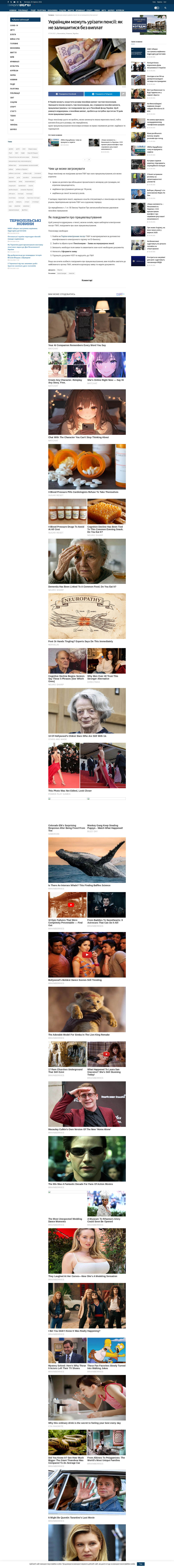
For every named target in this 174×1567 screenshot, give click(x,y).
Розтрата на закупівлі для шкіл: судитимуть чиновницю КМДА (156, 259)
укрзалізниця (14, 210)
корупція (12, 185)
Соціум (62, 10)
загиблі (26, 177)
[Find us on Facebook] (8, 2)
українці (26, 206)
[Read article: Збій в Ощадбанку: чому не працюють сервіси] (53, 142)
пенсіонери (61, 273)
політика (12, 198)
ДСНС (11, 149)
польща (29, 193)
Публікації (23, 10)
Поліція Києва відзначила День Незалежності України (156, 65)
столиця (35, 202)
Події (33, 10)
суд (10, 206)
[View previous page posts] (85, 159)
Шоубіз (111, 10)
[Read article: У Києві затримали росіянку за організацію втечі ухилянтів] (138, 178)
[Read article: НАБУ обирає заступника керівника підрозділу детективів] (138, 53)
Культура (14, 66)
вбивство (12, 165)
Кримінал (80, 10)
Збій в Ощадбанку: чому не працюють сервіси (71, 141)
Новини (12, 10)
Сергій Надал (33, 153)
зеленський (36, 177)
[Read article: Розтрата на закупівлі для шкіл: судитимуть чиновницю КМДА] (138, 261)
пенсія (71, 273)
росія (11, 202)
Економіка (52, 10)
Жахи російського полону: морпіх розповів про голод (155, 135)
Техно (97, 10)
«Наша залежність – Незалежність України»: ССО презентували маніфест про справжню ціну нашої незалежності (112, 144)
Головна (51, 15)
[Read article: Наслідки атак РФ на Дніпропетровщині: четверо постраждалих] (138, 80)
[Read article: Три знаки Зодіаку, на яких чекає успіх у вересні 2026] (138, 231)
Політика (41, 10)
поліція (21, 198)
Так (140, 1564)
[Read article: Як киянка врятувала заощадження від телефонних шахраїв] (138, 123)
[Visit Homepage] (22, 4)
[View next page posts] (89, 159)
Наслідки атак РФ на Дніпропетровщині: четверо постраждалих (156, 78)
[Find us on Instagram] (17, 2)
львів (31, 185)
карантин (12, 181)
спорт (27, 202)
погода (20, 193)
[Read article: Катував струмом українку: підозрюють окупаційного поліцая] (138, 164)
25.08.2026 (65, 145)
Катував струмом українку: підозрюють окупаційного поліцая (156, 163)
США (23, 153)
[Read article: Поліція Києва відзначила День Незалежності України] (138, 66)
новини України (27, 189)
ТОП (12, 120)
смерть (19, 202)
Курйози (120, 10)
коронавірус (30, 181)
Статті (13, 111)
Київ (154, 2)
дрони (11, 177)
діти (18, 177)
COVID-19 (14, 25)
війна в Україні (21, 169)
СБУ (16, 153)
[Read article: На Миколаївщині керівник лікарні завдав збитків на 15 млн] (138, 107)
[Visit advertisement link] (148, 25)
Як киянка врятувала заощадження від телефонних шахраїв (155, 122)
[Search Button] (165, 7)
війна (11, 169)
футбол (24, 210)
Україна (159, 2)
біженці (35, 157)
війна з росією (14, 173)
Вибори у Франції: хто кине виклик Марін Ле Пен (156, 192)
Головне (14, 44)
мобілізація (13, 189)
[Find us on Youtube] (14, 2)
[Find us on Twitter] (11, 2)
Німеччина (33, 149)
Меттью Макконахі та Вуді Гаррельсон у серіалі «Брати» (156, 92)
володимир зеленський (28, 165)
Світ (165, 2)
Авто (104, 10)
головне (38, 173)
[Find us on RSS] (20, 2)
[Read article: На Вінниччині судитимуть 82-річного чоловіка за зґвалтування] (138, 245)
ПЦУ (10, 153)
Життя (71, 10)
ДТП (18, 149)
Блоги (13, 34)
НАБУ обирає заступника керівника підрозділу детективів (156, 51)
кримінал (22, 185)
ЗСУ (24, 149)
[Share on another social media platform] (123, 94)
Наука (13, 75)
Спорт (89, 10)
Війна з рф (15, 39)
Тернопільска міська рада (19, 157)
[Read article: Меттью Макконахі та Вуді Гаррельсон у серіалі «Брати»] (138, 94)
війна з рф (27, 173)
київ (20, 181)
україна (17, 206)
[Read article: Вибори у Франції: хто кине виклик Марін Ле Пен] (138, 194)
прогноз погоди (33, 198)
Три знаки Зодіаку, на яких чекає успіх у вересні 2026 (156, 230)
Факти (59, 270)
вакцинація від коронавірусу (20, 161)
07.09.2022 (52, 33)
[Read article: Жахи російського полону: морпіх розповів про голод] (138, 137)
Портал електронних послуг (73, 236)
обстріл (12, 193)
